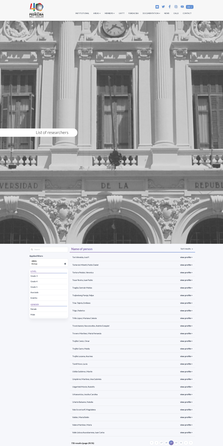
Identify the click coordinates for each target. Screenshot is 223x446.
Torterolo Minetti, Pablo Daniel (85, 265)
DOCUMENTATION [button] (150, 13)
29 (171, 442)
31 (181, 442)
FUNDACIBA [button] (133, 13)
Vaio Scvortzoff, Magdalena (84, 409)
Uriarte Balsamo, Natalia (82, 402)
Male (32, 314)
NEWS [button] (166, 13)
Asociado (34, 292)
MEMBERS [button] (109, 13)
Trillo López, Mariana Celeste (84, 318)
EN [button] (189, 7)
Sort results (186, 248)
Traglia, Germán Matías (82, 287)
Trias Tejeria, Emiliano (81, 303)
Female (33, 309)
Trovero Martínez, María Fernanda (86, 333)
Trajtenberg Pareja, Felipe (83, 295)
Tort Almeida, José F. (80, 257)
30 (176, 442)
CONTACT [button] (187, 13)
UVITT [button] (121, 13)
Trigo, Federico (78, 310)
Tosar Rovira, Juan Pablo (82, 280)
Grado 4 (33, 281)
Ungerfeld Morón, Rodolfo (83, 386)
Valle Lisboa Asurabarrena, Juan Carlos (88, 432)
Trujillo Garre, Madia (81, 348)
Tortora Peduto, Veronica (82, 272)
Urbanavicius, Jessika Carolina (85, 394)
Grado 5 (33, 287)
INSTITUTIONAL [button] (82, 13)
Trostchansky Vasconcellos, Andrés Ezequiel (90, 325)
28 (166, 442)
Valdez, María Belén (80, 417)
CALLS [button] (176, 13)
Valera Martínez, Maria (82, 425)
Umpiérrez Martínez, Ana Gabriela (86, 379)
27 (161, 442)
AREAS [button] (96, 13)
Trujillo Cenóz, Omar (81, 341)
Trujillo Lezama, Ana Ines (82, 356)
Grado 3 (33, 276)
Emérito (33, 298)
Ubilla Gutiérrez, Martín (82, 371)
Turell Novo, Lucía (79, 364)
